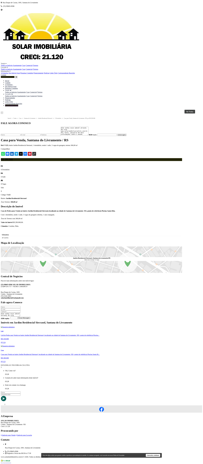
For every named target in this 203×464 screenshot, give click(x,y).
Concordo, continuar (153, 455)
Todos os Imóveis (7, 65)
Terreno (35, 65)
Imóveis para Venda (8, 435)
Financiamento (38, 73)
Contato (3, 75)
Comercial (29, 65)
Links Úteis (53, 73)
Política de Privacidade (118, 455)
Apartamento (17, 65)
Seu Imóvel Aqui (14, 73)
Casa (23, 65)
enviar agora (122, 135)
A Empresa (4, 73)
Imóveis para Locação (24, 435)
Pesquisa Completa (26, 73)
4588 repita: (5, 318)
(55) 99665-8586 (12, 105)
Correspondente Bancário (66, 73)
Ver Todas (189, 112)
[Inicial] (41, 62)
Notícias (46, 73)
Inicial (7, 81)
